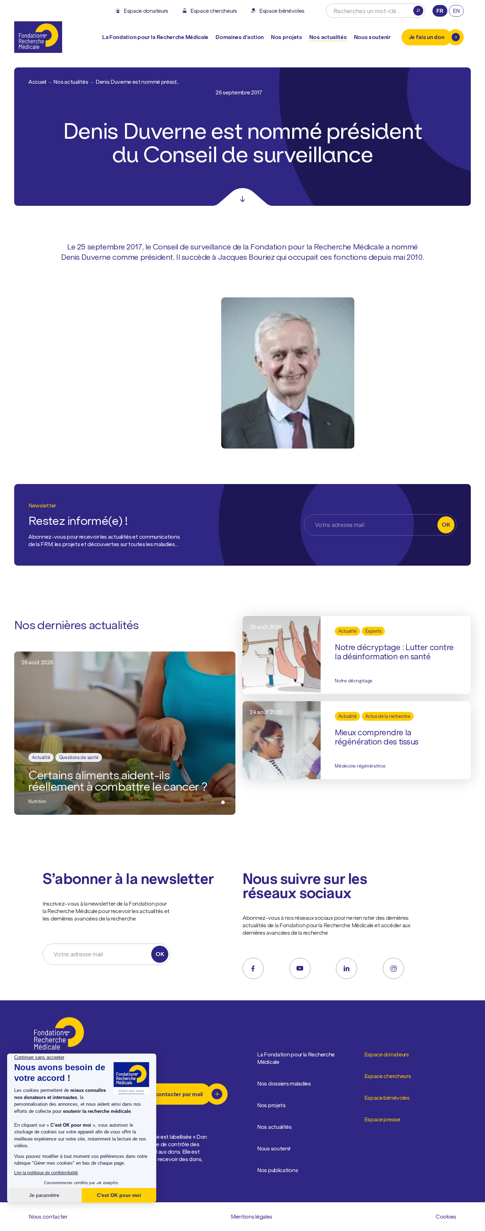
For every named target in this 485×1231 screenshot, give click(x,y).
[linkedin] (346, 968)
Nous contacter (48, 1216)
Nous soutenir (274, 1148)
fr (439, 10)
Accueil (37, 81)
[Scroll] (242, 197)
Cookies (446, 1216)
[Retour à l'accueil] (38, 37)
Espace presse (382, 1119)
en (456, 10)
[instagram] (393, 968)
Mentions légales (251, 1216)
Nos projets (286, 36)
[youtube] (300, 968)
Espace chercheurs (387, 1075)
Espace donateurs (386, 1054)
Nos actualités (328, 36)
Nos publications (277, 1170)
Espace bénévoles (387, 1097)
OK (446, 524)
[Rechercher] (418, 11)
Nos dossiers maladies (284, 1083)
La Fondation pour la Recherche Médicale (296, 1058)
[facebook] (253, 968)
